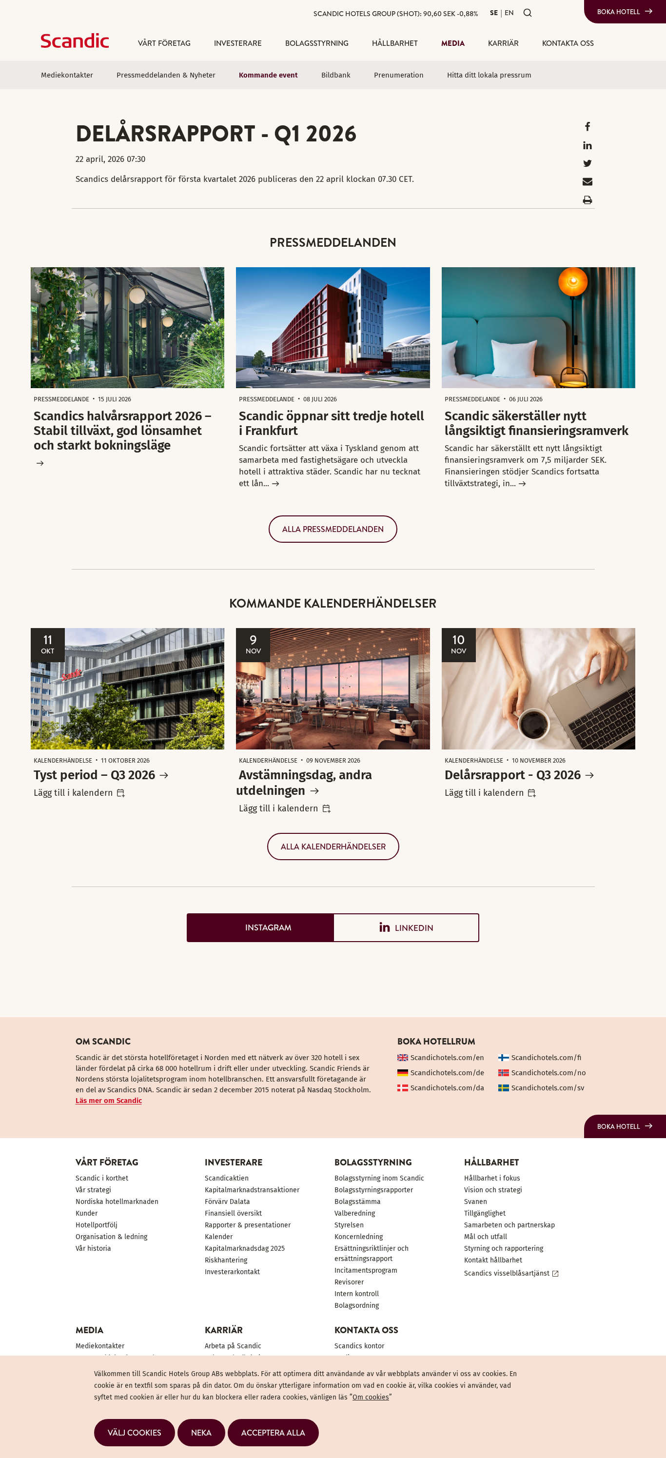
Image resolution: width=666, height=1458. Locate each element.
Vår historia (93, 1248)
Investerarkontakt (232, 1272)
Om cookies (371, 1397)
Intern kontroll (356, 1294)
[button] (134, 1432)
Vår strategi (93, 1190)
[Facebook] (587, 129)
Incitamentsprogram (365, 1270)
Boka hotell (618, 11)
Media (453, 43)
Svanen (475, 1202)
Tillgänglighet (485, 1213)
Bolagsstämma (357, 1202)
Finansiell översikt (233, 1213)
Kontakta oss (568, 43)
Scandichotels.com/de (447, 1072)
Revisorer (349, 1282)
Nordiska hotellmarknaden (117, 1202)
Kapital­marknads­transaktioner (252, 1190)
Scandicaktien (227, 1178)
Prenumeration (399, 75)
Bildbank (336, 75)
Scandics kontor (359, 1346)
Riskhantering (226, 1260)
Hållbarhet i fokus (492, 1178)
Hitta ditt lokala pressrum (489, 75)
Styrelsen (349, 1225)
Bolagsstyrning (317, 43)
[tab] (260, 927)
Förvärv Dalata (227, 1202)
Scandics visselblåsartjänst (506, 1273)
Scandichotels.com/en (447, 1057)
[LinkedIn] (587, 147)
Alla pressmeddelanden (333, 529)
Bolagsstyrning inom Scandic (379, 1178)
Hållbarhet (395, 43)
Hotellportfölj (97, 1225)
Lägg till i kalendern (73, 793)
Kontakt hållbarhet (493, 1260)
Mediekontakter (67, 75)
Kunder (87, 1213)
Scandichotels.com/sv (547, 1088)
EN (509, 13)
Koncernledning (358, 1237)
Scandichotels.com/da (447, 1088)
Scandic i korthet (102, 1178)
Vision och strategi (493, 1190)
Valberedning (354, 1213)
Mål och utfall (485, 1237)
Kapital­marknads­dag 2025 (245, 1248)
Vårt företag (164, 43)
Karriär (503, 43)
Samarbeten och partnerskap (509, 1225)
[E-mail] (587, 184)
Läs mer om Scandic (109, 1100)
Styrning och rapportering (503, 1248)
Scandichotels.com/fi (546, 1057)
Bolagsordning (356, 1305)
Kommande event (268, 75)
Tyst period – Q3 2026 (94, 775)
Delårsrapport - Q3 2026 (513, 775)
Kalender (219, 1237)
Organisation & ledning (111, 1237)
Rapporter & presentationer (248, 1225)
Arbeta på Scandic (233, 1346)
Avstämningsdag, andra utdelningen (304, 783)
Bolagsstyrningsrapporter (373, 1190)
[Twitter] (587, 165)
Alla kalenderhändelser (333, 846)
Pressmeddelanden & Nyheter (166, 75)
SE (494, 13)
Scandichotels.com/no (548, 1072)
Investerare (238, 43)
